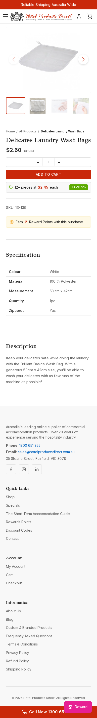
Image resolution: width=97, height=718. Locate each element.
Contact (12, 538)
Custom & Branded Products (29, 627)
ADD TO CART (48, 174)
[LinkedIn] (37, 469)
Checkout (14, 583)
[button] (83, 59)
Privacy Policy (17, 652)
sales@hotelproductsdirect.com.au (46, 452)
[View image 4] (81, 106)
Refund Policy (17, 661)
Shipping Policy (18, 669)
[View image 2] (37, 106)
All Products (28, 131)
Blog (9, 619)
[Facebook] (11, 469)
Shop (10, 497)
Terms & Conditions (22, 644)
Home (10, 131)
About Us (13, 611)
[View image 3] (59, 106)
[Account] (79, 16)
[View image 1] (15, 106)
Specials (13, 505)
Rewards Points (18, 522)
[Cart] (89, 16)
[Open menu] (5, 16)
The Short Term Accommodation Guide (38, 514)
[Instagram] (24, 469)
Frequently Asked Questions (29, 636)
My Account (15, 566)
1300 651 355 (30, 445)
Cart (9, 575)
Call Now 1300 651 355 (52, 711)
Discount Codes (19, 530)
